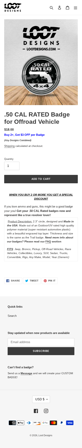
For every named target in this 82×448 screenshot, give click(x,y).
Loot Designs (45, 435)
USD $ (39, 399)
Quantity (9, 159)
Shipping (9, 145)
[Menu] (76, 7)
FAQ (48, 241)
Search (12, 315)
